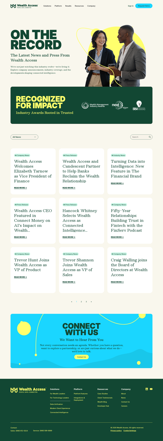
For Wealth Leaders (57, 394)
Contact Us (125, 402)
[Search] (150, 137)
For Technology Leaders (59, 398)
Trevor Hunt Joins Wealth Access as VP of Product (31, 265)
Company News (23, 155)
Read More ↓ (20, 188)
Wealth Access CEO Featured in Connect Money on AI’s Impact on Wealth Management (33, 222)
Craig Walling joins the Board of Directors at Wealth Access (129, 267)
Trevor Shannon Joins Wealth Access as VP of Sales (78, 267)
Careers (124, 406)
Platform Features (81, 394)
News (123, 398)
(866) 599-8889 (46, 431)
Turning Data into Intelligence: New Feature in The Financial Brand (128, 168)
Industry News (119, 155)
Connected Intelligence (59, 412)
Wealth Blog (102, 402)
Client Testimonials (104, 398)
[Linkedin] (146, 389)
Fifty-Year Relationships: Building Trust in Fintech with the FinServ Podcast (127, 220)
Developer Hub (103, 406)
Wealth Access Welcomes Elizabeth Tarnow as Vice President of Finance (32, 171)
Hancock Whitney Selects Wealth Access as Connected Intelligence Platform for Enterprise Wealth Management (80, 227)
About (123, 394)
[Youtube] (151, 389)
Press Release (71, 155)
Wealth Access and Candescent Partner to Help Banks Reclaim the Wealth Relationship (81, 171)
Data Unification (56, 404)
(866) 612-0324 (22, 431)
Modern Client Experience (60, 408)
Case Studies (102, 394)
